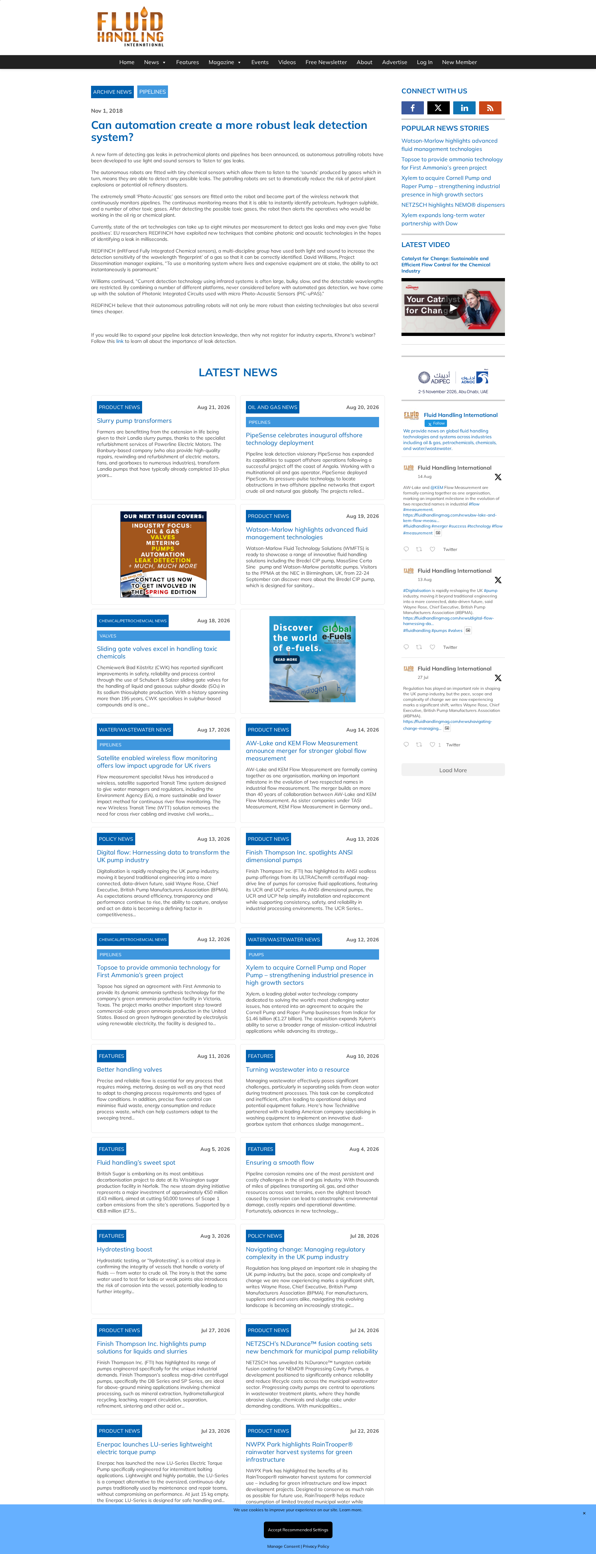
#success (457, 526)
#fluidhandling (416, 526)
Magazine (221, 62)
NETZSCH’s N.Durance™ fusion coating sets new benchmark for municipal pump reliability (312, 1347)
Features (187, 62)
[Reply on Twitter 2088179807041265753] (407, 549)
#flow (474, 504)
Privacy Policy (316, 1546)
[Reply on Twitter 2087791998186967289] (407, 647)
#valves (455, 630)
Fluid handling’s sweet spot (136, 1162)
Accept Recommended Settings (298, 1529)
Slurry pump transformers (134, 421)
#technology (479, 526)
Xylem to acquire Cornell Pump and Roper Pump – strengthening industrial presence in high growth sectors (310, 974)
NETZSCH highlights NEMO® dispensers (453, 204)
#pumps (439, 630)
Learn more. (350, 1509)
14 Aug (424, 476)
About (364, 62)
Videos (287, 62)
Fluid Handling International (454, 467)
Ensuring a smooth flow (280, 1162)
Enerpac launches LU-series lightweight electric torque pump (154, 1448)
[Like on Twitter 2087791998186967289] (434, 647)
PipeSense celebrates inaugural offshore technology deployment (304, 439)
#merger (439, 526)
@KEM (436, 487)
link (119, 341)
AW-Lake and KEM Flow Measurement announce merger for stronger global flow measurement (306, 750)
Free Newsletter (326, 62)
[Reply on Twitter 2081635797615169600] (407, 745)
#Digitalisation (417, 590)
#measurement (418, 509)
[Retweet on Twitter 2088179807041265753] (421, 549)
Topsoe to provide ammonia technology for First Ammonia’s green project (158, 971)
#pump (490, 590)
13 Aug (424, 579)
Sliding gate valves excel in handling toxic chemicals (157, 652)
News (151, 62)
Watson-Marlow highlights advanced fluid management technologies (307, 533)
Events (260, 62)
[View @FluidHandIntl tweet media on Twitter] (438, 533)
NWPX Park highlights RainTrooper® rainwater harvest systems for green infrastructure (299, 1451)
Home (127, 62)
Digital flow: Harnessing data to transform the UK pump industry (163, 856)
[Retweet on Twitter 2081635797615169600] (421, 745)
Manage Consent (283, 1546)
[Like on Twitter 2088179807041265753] (434, 549)
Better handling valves (129, 1069)
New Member (459, 62)
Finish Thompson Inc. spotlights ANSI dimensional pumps (299, 856)
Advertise (394, 62)
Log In (425, 62)
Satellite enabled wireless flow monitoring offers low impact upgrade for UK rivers (157, 761)
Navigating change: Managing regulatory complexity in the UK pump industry (305, 1253)
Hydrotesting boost (124, 1249)
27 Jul (423, 677)
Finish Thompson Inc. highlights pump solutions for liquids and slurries (151, 1347)
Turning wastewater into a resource (297, 1069)
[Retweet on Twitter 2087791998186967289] (421, 647)
